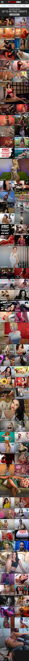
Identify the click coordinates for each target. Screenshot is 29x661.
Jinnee (16, 539)
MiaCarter (17, 354)
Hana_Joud (17, 201)
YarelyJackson (4, 386)
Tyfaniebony (3, 223)
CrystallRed (3, 113)
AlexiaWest (17, 234)
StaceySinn (17, 146)
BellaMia (17, 452)
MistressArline (18, 397)
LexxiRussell (3, 354)
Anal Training (11, 5)
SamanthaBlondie (19, 244)
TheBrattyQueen (18, 463)
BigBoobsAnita (4, 375)
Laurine (2, 627)
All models (3, 5)
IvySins (2, 124)
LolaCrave (3, 48)
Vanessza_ (17, 190)
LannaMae (17, 288)
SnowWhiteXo (18, 583)
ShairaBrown (3, 201)
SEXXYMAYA (18, 528)
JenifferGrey (3, 59)
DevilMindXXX (4, 37)
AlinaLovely (3, 179)
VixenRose (17, 70)
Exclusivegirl (3, 343)
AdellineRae (3, 190)
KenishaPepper (4, 528)
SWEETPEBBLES (18, 430)
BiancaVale (3, 419)
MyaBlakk (17, 48)
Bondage (19, 5)
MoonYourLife (18, 321)
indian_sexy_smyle (5, 572)
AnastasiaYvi (18, 81)
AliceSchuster (18, 113)
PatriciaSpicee (18, 59)
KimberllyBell (18, 157)
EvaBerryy (17, 135)
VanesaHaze (3, 146)
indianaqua (17, 605)
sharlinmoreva (18, 299)
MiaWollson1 (3, 605)
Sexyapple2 (17, 550)
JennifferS (3, 135)
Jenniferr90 (3, 212)
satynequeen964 (4, 266)
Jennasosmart (4, 277)
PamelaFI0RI (3, 288)
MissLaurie (17, 212)
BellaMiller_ (17, 37)
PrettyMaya (3, 441)
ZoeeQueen (3, 648)
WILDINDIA (3, 583)
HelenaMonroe (4, 81)
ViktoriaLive (3, 463)
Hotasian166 (17, 517)
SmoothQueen (18, 277)
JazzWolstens (4, 26)
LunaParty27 (3, 507)
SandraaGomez (4, 244)
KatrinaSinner (3, 70)
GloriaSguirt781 (4, 539)
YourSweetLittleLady (19, 375)
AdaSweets (17, 26)
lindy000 (2, 430)
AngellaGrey (3, 397)
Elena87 (17, 507)
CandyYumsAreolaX (5, 496)
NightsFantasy (4, 321)
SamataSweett (4, 659)
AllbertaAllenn (18, 616)
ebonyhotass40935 (5, 594)
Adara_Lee (3, 474)
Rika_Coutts (3, 616)
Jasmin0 (2, 365)
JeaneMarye (18, 386)
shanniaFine (17, 627)
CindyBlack (17, 365)
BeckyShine (17, 124)
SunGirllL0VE (18, 310)
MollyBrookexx (4, 550)
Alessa (2, 517)
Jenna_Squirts (4, 452)
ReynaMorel (3, 102)
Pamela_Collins (18, 441)
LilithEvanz (17, 474)
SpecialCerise (4, 299)
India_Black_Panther (19, 594)
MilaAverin (17, 223)
